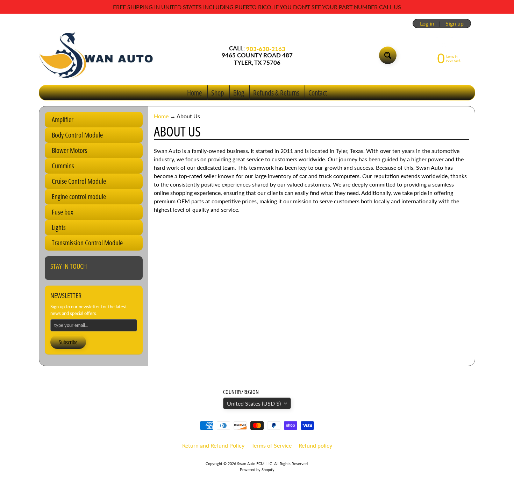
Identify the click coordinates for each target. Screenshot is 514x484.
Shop (217, 93)
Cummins (63, 165)
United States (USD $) (254, 403)
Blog (238, 93)
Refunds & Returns (276, 93)
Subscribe (68, 342)
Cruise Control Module (79, 181)
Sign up (454, 23)
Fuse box (62, 212)
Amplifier (62, 119)
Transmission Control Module (87, 242)
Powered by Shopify (257, 469)
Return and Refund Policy (213, 445)
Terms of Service (271, 445)
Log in (427, 23)
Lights (59, 227)
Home (194, 93)
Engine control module (79, 196)
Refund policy (315, 445)
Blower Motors (69, 150)
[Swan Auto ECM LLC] (96, 55)
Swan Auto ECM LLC (254, 463)
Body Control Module (77, 135)
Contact (317, 93)
